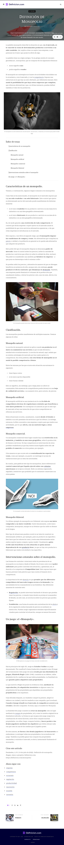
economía (9, 775)
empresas (10, 427)
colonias (47, 466)
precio (8, 241)
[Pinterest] (20, 805)
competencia (39, 77)
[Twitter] (15, 805)
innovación (10, 787)
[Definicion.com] (15, 4)
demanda (46, 270)
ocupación (45, 817)
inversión (9, 794)
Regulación (13, 592)
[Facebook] (12, 805)
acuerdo (9, 791)
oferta (54, 604)
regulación (10, 779)
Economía (32, 11)
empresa (9, 768)
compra (17, 713)
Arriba (33, 842)
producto (25, 547)
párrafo (18, 817)
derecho (26, 579)
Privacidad (36, 839)
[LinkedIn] (17, 805)
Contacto (27, 839)
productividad (11, 783)
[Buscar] (60, 4)
